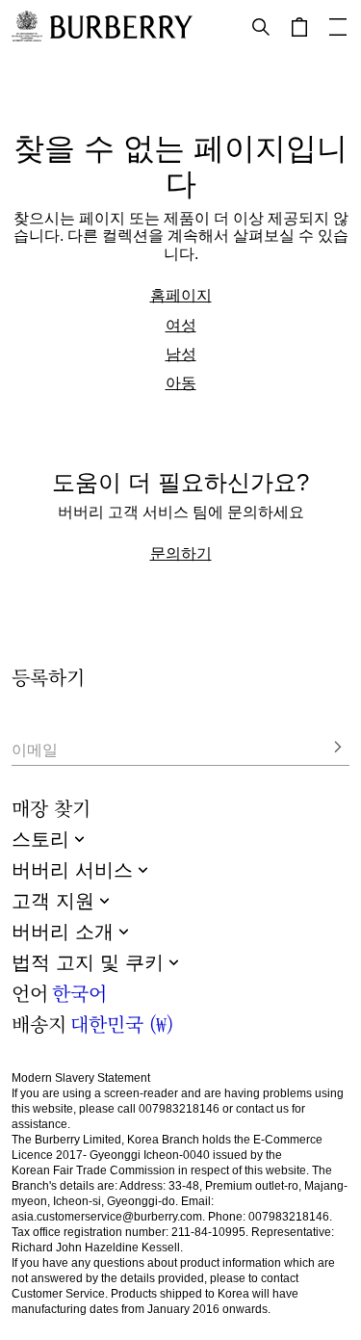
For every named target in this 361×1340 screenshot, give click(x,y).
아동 (181, 382)
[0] (299, 27)
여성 (181, 324)
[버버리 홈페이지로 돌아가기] (121, 27)
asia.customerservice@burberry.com (107, 1216)
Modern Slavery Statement (81, 1078)
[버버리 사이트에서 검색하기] (260, 27)
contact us (262, 1109)
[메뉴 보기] (337, 27)
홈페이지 (181, 294)
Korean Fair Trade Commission (93, 1170)
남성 (181, 353)
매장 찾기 (51, 808)
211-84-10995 (208, 1232)
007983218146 (179, 1109)
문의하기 (181, 553)
